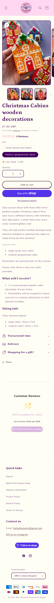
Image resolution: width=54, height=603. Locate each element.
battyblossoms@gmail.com (27, 528)
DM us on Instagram (17, 534)
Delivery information (16, 490)
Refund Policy (13, 503)
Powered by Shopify (37, 597)
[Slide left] (3, 95)
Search (9, 476)
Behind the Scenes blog (18, 483)
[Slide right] (50, 95)
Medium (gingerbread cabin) (20, 154)
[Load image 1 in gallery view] (13, 94)
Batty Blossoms (22, 597)
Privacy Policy (13, 496)
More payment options (27, 200)
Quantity (6, 167)
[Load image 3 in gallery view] (40, 94)
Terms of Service (14, 510)
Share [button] (9, 362)
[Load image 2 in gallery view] (27, 94)
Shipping (16, 130)
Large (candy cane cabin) (20, 148)
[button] (6, 8)
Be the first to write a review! (27, 429)
